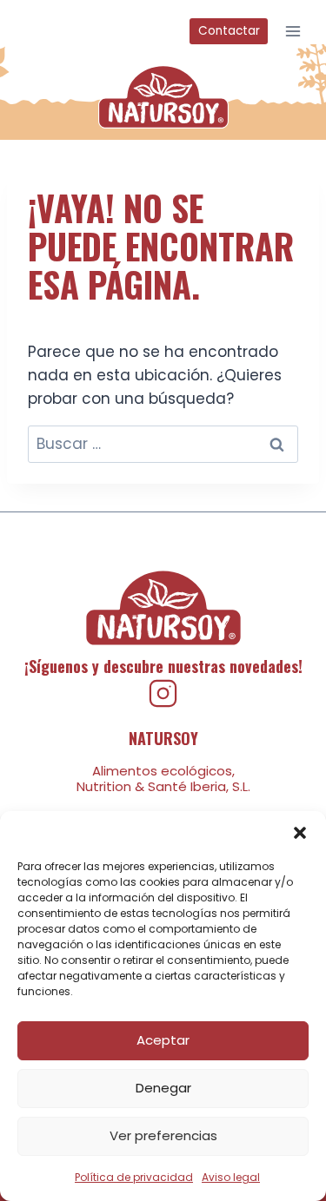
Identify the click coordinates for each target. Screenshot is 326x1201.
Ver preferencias (163, 1135)
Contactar (229, 31)
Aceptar (163, 1040)
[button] (300, 832)
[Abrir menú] (292, 30)
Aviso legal (231, 1177)
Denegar (163, 1088)
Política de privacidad (134, 1177)
